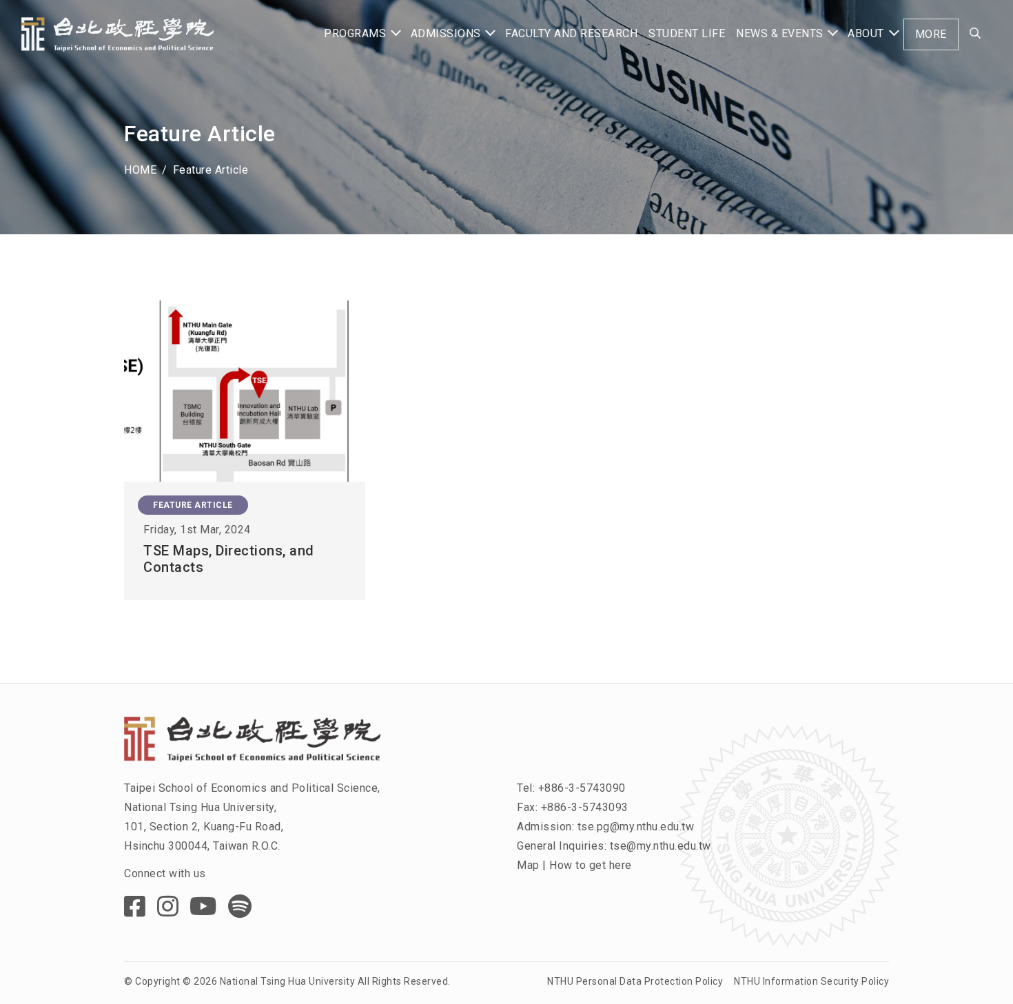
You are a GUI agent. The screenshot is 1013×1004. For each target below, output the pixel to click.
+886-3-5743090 (582, 788)
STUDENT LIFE (686, 33)
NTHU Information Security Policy (811, 981)
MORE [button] (931, 34)
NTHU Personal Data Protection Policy (635, 981)
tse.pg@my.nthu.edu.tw (636, 826)
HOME (140, 169)
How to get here (590, 865)
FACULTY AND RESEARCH (571, 33)
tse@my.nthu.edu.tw (660, 845)
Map (528, 865)
